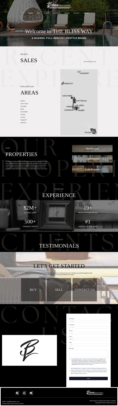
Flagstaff (23, 120)
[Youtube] (31, 393)
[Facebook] (17, 393)
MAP (38, 13)
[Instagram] (24, 393)
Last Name (71, 324)
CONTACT (86, 13)
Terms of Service (92, 383)
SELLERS (76, 13)
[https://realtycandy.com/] (95, 392)
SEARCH (46, 13)
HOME (31, 13)
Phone (71, 330)
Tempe (22, 114)
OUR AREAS (56, 13)
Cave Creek (24, 103)
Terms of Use (14, 403)
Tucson (22, 117)
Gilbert (22, 101)
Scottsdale (24, 112)
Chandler (23, 106)
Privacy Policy (84, 383)
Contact (21, 403)
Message (71, 348)
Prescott (23, 122)
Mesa (22, 109)
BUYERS (67, 13)
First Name (71, 318)
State (70, 342)
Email (71, 336)
